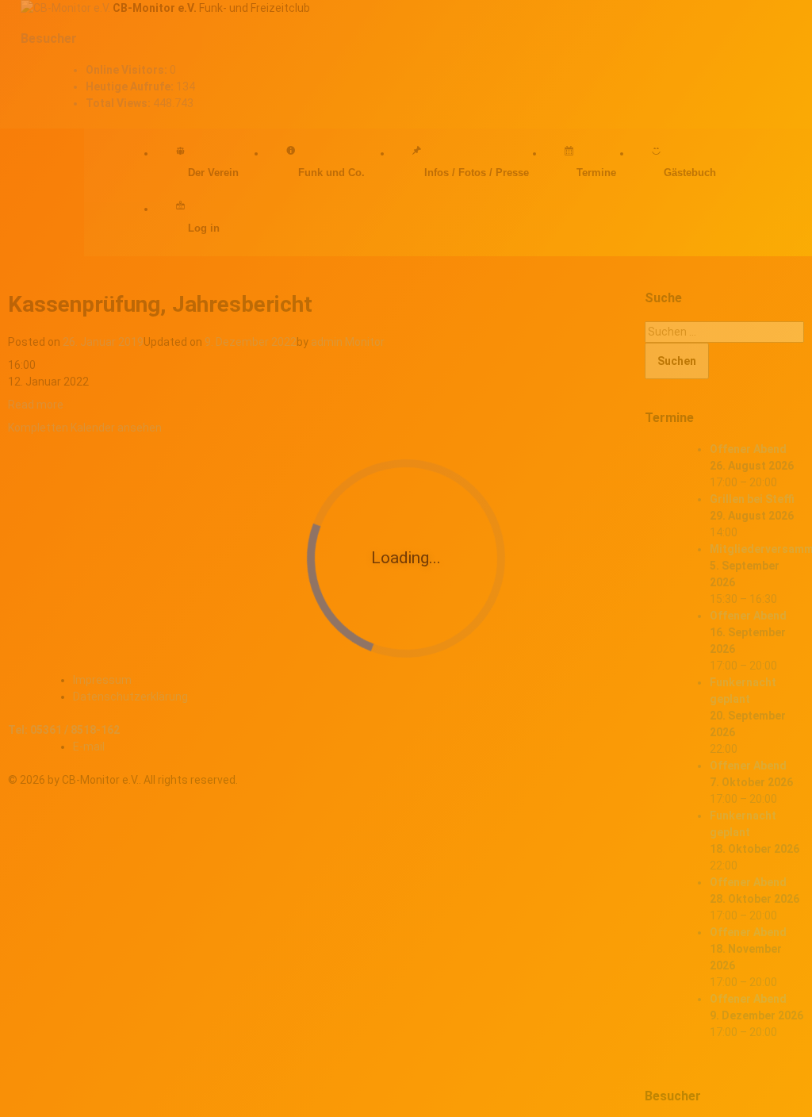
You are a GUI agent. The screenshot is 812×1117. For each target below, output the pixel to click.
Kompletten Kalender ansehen (85, 427)
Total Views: (119, 103)
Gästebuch (690, 172)
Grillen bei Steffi (752, 499)
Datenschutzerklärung (130, 696)
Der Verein (213, 172)
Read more (35, 404)
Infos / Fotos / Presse (476, 172)
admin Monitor (348, 342)
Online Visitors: (128, 69)
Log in (204, 228)
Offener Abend (748, 449)
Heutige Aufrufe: (131, 86)
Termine (596, 172)
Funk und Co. (331, 172)
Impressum (102, 680)
